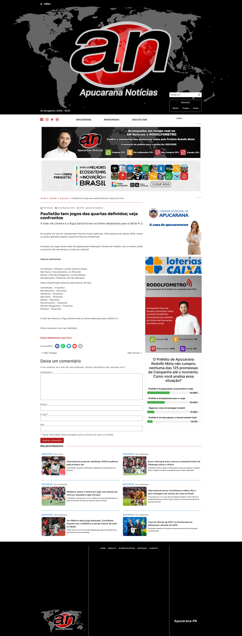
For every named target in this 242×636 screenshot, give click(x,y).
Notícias (53, 198)
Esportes (64, 198)
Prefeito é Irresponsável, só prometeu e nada (170, 388)
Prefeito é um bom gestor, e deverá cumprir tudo (172, 417)
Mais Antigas (50, 353)
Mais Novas (133, 353)
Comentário (46, 372)
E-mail (44, 414)
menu (47, 4)
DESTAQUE (142, 548)
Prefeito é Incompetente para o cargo (166, 398)
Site (42, 425)
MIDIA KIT (112, 548)
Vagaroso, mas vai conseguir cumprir (166, 408)
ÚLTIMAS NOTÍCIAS (127, 548)
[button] (57, 346)
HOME (102, 548)
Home (43, 198)
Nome (44, 404)
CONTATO (153, 548)
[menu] (41, 4)
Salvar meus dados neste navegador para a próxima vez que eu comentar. (78, 435)
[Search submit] (199, 94)
